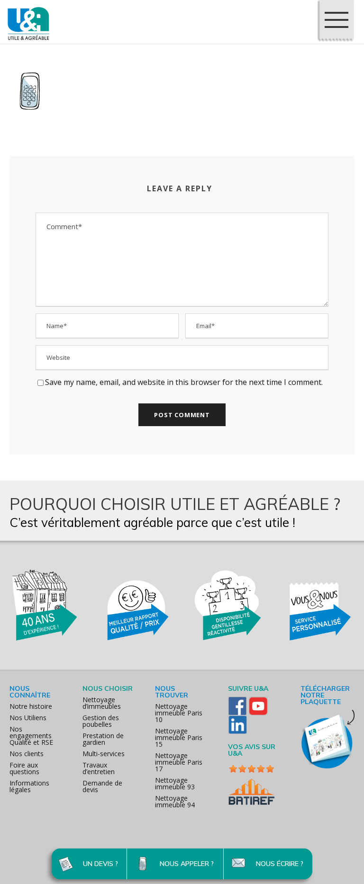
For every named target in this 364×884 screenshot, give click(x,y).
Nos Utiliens (27, 717)
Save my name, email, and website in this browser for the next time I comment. (184, 382)
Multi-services (103, 753)
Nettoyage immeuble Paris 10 (178, 713)
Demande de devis (102, 786)
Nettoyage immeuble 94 (175, 801)
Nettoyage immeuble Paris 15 (178, 737)
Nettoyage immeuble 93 (175, 783)
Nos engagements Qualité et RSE (31, 735)
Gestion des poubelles (100, 721)
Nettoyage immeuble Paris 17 (178, 762)
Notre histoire (30, 706)
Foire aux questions (24, 768)
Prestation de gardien (103, 739)
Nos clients (26, 753)
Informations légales (29, 786)
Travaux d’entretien (98, 768)
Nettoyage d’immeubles (101, 703)
